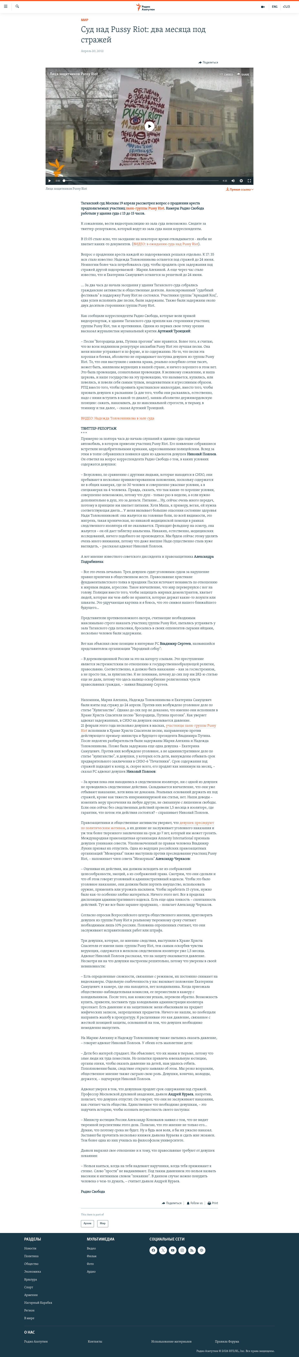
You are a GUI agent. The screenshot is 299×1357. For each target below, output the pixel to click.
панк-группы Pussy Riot (145, 208)
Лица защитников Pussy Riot (74, 74)
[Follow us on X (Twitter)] (163, 1250)
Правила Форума (227, 1341)
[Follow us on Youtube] (173, 1250)
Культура (30, 1279)
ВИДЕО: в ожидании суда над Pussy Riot (165, 244)
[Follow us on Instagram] (182, 1250)
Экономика (32, 1271)
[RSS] (192, 1250)
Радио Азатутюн (36, 1341)
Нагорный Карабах (38, 1302)
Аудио (91, 1271)
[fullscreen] (249, 181)
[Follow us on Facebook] (153, 1250)
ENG (274, 7)
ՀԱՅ (286, 7)
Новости (30, 1248)
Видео (91, 1248)
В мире (29, 1318)
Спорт (28, 1287)
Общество (31, 1264)
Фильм (91, 1256)
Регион (29, 1310)
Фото (90, 1264)
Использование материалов (171, 1341)
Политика (31, 1256)
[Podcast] (201, 1250)
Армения (31, 1295)
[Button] (208, 62)
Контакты (95, 1341)
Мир (84, 20)
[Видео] (263, 7)
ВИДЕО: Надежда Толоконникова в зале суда (117, 418)
